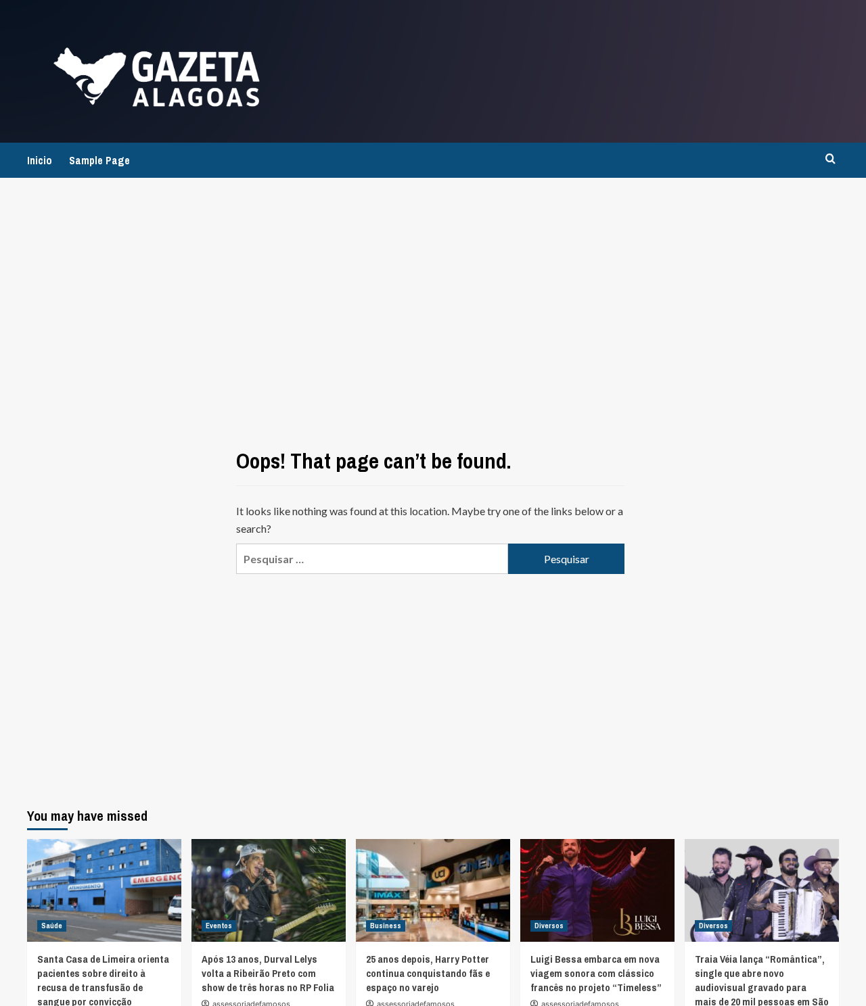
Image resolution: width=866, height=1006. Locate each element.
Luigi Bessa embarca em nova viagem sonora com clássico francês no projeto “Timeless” (596, 973)
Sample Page (99, 160)
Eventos (219, 925)
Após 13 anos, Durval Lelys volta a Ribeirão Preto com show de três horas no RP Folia (268, 973)
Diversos (549, 925)
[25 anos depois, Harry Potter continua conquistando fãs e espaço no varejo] (433, 890)
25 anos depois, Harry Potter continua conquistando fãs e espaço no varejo (428, 973)
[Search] (830, 159)
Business (385, 925)
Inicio (39, 160)
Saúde (51, 925)
